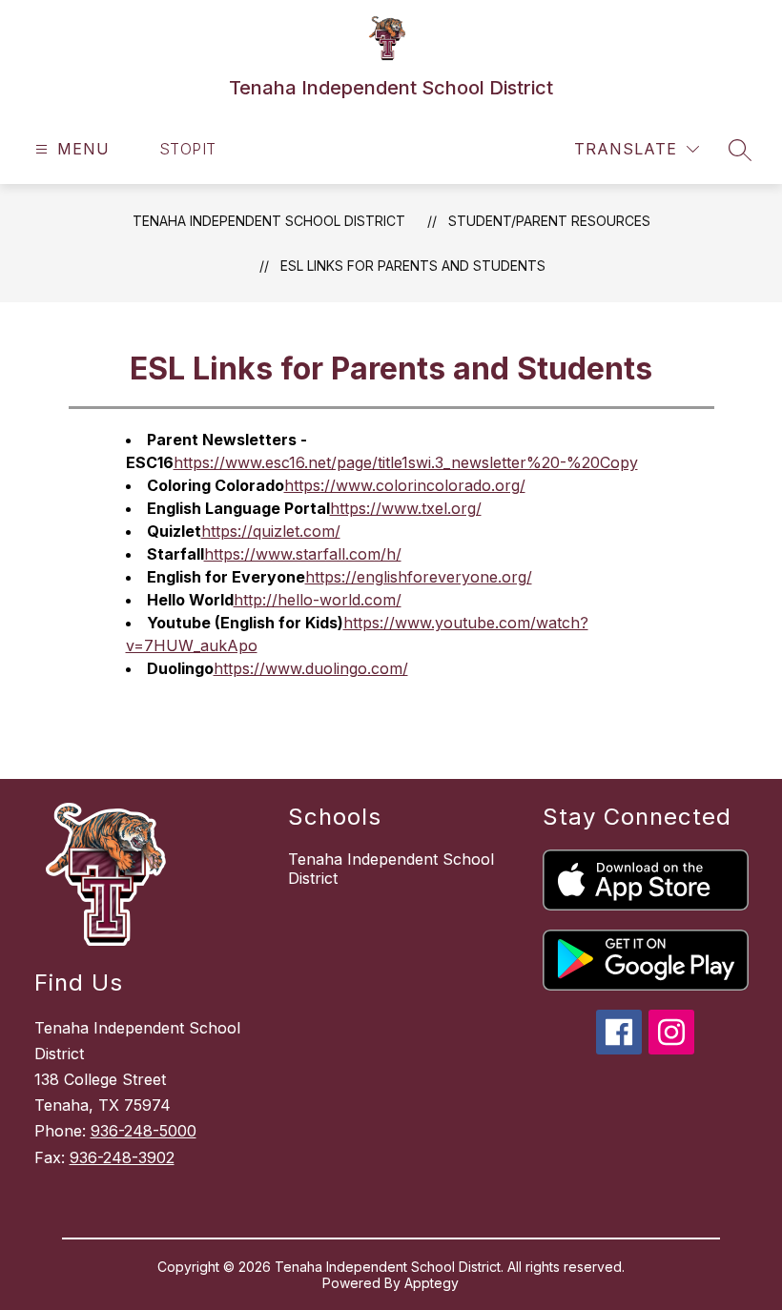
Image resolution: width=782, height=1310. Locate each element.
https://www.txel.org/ (406, 508)
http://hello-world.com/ (317, 599)
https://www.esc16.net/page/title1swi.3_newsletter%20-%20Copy (406, 462)
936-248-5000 (143, 1130)
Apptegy (431, 1283)
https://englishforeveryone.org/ (418, 576)
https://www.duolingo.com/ (311, 668)
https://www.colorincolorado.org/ (404, 485)
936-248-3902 (122, 1157)
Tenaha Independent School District (269, 221)
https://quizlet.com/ (270, 531)
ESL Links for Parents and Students (412, 265)
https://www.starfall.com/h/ (302, 553)
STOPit (187, 148)
